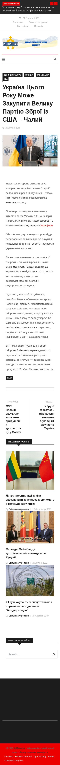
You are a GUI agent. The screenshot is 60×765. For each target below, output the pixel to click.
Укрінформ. (47, 225)
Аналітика (18, 22)
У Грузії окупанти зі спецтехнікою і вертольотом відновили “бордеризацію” (29, 606)
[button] (52, 3)
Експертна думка (38, 22)
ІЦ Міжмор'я (19, 748)
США (6, 79)
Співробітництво (13, 760)
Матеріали (22, 26)
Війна (51, 756)
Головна (8, 756)
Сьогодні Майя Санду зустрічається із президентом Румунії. (26, 553)
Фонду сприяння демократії (34, 752)
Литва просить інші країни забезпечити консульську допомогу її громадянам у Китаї (30, 499)
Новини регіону (23, 756)
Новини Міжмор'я (13, 75)
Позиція (38, 26)
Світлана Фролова (19, 509)
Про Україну (43, 75)
